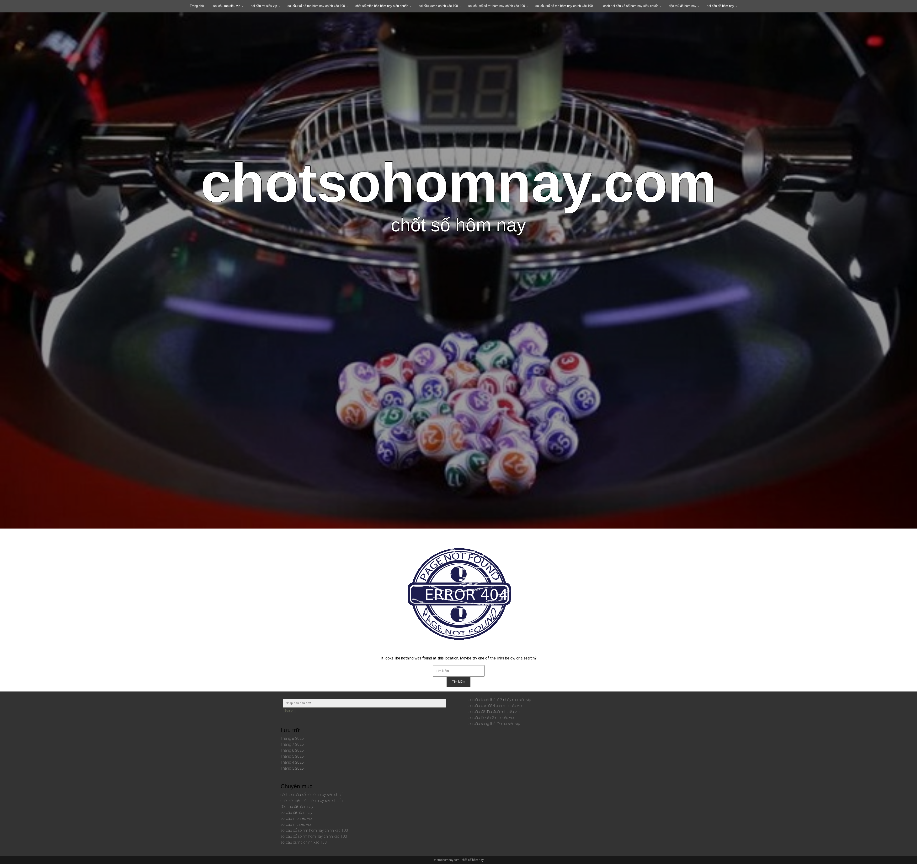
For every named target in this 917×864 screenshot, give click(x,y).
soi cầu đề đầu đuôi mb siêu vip (494, 711)
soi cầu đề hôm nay (720, 6)
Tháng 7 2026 (292, 744)
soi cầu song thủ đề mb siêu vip (494, 723)
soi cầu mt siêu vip (264, 6)
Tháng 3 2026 (292, 768)
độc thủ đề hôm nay (682, 6)
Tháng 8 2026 (292, 738)
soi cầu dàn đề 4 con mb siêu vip (495, 705)
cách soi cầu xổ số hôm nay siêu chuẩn (630, 6)
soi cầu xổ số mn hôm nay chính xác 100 (316, 6)
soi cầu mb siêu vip (226, 6)
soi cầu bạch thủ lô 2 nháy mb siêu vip (500, 699)
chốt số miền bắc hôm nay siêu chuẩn (381, 6)
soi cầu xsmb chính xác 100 (438, 6)
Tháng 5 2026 (292, 756)
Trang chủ (197, 6)
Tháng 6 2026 (292, 750)
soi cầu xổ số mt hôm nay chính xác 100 (496, 6)
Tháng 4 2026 (292, 762)
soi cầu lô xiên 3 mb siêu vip (491, 717)
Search (289, 710)
